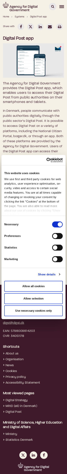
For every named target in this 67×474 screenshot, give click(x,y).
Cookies (11, 371)
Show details (47, 274)
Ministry (11, 434)
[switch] (57, 236)
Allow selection (33, 298)
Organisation (14, 359)
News (10, 365)
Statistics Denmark (19, 439)
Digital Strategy (17, 400)
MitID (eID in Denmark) (21, 406)
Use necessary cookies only (33, 310)
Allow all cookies (33, 286)
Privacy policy (16, 377)
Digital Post (14, 411)
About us (12, 353)
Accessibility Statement (23, 382)
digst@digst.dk (13, 323)
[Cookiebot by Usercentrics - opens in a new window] (47, 160)
